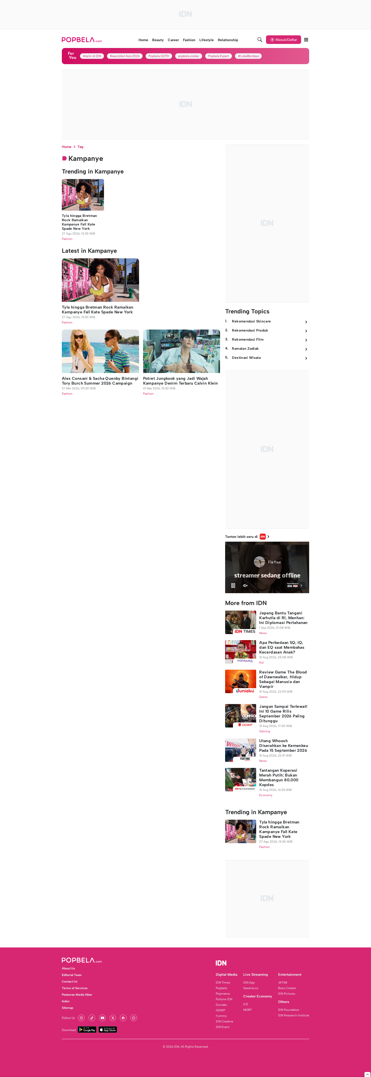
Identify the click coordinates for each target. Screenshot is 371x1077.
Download (69, 1030)
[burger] (306, 39)
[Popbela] (82, 39)
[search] (260, 40)
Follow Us (68, 1018)
